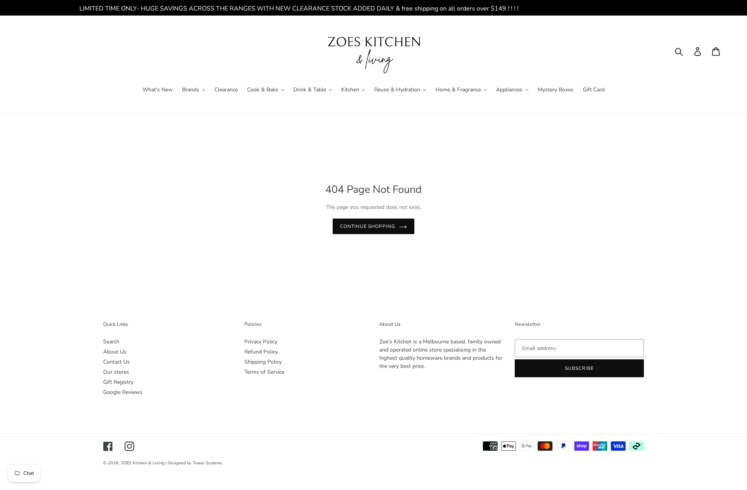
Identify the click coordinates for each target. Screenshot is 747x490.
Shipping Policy (263, 362)
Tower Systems (207, 463)
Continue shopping (367, 226)
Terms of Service (264, 372)
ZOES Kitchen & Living (142, 463)
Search (111, 341)
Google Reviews (122, 392)
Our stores (116, 372)
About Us (114, 351)
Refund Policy (261, 351)
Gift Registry (118, 382)
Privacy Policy (260, 341)
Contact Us (116, 362)
